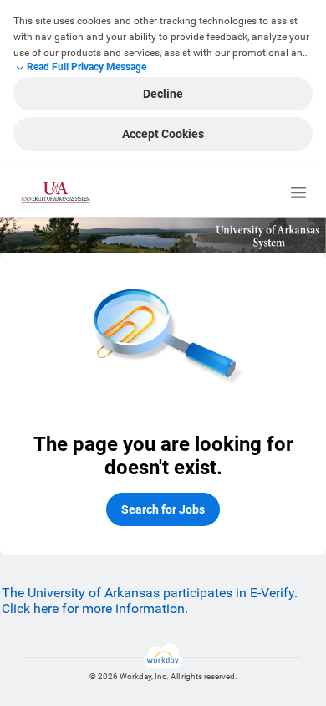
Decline (163, 93)
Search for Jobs (163, 509)
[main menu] (298, 192)
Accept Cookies (163, 134)
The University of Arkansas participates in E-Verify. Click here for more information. (150, 600)
